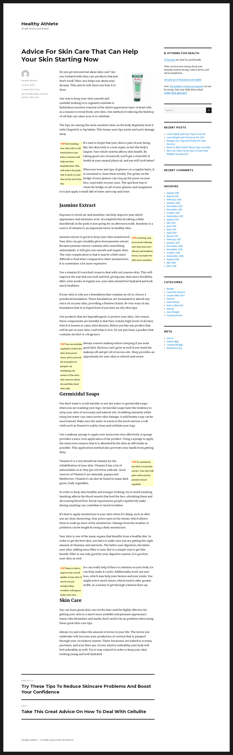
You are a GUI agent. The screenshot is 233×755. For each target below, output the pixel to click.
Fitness (170, 298)
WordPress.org (174, 348)
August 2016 (173, 259)
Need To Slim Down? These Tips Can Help (188, 147)
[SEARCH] (209, 110)
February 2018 (174, 199)
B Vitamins (169, 60)
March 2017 (172, 236)
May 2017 (171, 229)
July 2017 (171, 223)
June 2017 (171, 226)
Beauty (170, 289)
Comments (175, 344)
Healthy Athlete (39, 23)
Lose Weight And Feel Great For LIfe (185, 137)
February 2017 (174, 239)
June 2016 (171, 266)
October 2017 (173, 213)
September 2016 (175, 256)
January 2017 (173, 242)
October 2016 (173, 252)
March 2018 (172, 196)
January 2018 (173, 203)
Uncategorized (174, 315)
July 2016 (171, 262)
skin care (34, 97)
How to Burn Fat (175, 305)
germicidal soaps (30, 94)
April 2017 (172, 233)
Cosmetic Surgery (176, 292)
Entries (173, 341)
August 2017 (173, 219)
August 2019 (173, 193)
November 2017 (174, 209)
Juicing (170, 308)
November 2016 (174, 249)
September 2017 (175, 216)
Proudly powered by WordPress (56, 740)
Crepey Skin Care (30, 89)
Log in (170, 338)
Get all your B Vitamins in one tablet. (183, 79)
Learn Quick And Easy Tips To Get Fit (186, 134)
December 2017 (174, 206)
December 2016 (175, 246)
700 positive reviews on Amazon (186, 86)
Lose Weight (173, 312)
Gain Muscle (173, 302)
